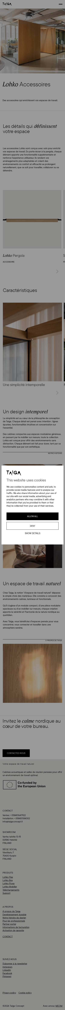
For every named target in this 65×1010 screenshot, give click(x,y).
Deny (32, 526)
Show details (32, 533)
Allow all (32, 516)
